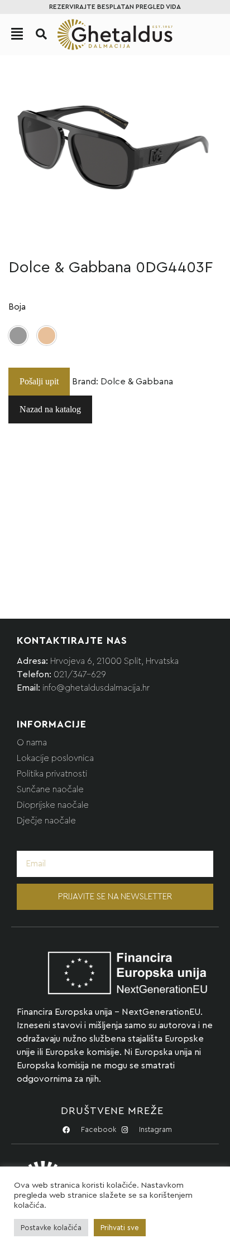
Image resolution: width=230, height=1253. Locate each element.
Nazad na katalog (50, 409)
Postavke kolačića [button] (51, 1227)
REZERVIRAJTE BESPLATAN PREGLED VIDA (115, 6)
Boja (17, 306)
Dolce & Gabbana (136, 381)
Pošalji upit (39, 381)
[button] (41, 34)
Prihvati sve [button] (119, 1227)
